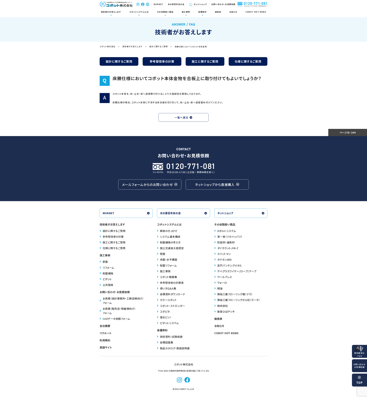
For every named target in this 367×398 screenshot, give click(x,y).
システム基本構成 (170, 236)
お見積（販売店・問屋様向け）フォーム (119, 311)
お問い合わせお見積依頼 (359, 366)
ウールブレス (224, 277)
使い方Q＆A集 (168, 288)
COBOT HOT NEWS (255, 11)
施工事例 (186, 11)
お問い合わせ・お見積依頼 (223, 4)
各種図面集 (166, 342)
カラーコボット (168, 300)
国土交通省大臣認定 (172, 248)
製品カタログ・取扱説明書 (175, 348)
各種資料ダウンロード (172, 294)
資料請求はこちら (359, 354)
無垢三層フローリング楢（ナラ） (235, 294)
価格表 (218, 11)
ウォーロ (222, 282)
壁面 (162, 254)
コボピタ (165, 311)
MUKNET (158, 4)
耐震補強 (108, 273)
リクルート (106, 333)
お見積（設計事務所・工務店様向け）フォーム (123, 301)
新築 (105, 262)
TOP (359, 383)
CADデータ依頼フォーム (116, 318)
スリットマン (224, 254)
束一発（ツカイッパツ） (230, 236)
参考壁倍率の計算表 (172, 282)
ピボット (107, 279)
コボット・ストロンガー (172, 306)
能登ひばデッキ (226, 311)
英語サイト (106, 347)
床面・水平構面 (168, 259)
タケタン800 (224, 259)
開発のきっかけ (168, 231)
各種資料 (202, 11)
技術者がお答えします (111, 11)
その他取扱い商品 (165, 11)
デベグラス (236, 271)
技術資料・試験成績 (171, 336)
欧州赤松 (222, 306)
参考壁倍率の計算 (162, 61)
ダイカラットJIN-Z (227, 248)
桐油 (220, 288)
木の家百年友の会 (176, 4)
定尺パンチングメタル (229, 265)
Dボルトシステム (226, 231)
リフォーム (108, 267)
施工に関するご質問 (205, 61)
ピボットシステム (169, 323)
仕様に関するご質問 (248, 61)
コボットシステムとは (139, 11)
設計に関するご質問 (119, 61)
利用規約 (105, 340)
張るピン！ (165, 317)
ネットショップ (200, 4)
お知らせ (233, 11)
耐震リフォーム (168, 265)
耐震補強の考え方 (170, 242)
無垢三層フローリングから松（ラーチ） (238, 300)
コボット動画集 (168, 277)
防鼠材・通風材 (226, 242)
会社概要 (105, 326)
